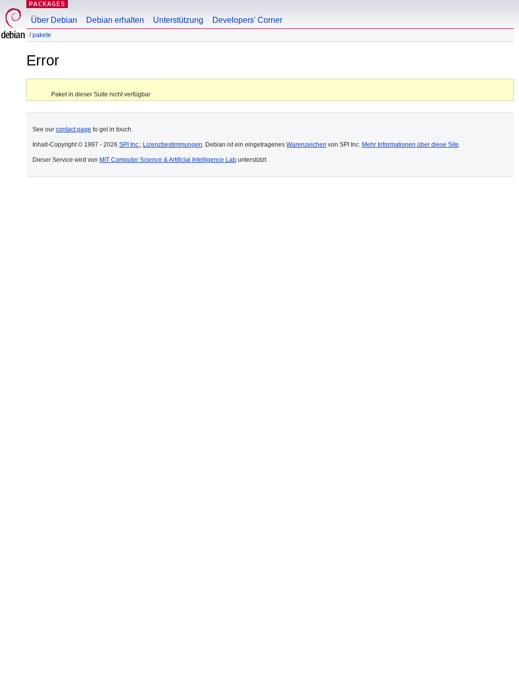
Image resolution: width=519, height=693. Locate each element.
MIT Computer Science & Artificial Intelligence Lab (167, 159)
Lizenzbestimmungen (172, 144)
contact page (73, 129)
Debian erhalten (115, 20)
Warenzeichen (306, 144)
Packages (47, 4)
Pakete (41, 35)
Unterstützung (178, 20)
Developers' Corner (247, 20)
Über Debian (54, 20)
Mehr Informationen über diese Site (410, 144)
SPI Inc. (129, 144)
